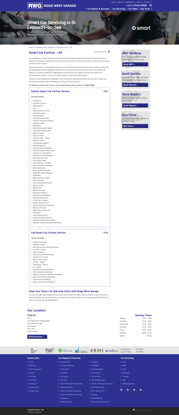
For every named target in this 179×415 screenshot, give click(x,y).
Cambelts (95, 362)
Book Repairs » (130, 105)
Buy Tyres (145, 9)
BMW (124, 365)
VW (124, 380)
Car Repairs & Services (98, 9)
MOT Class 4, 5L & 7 (98, 391)
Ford (124, 369)
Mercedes (126, 373)
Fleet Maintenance (98, 387)
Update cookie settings (35, 412)
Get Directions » (36, 337)
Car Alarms (95, 365)
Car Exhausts (96, 373)
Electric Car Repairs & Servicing (102, 384)
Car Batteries (64, 369)
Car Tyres (63, 380)
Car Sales (133, 9)
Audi (124, 362)
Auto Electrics (65, 362)
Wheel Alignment (97, 398)
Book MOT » (129, 64)
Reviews (139, 2)
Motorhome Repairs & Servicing (71, 394)
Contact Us (147, 2)
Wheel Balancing (66, 402)
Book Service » (130, 85)
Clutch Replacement (98, 380)
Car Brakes (64, 373)
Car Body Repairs (97, 369)
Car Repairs (64, 376)
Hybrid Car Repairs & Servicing (70, 391)
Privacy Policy (34, 387)
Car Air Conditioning (67, 365)
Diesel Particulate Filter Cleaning (71, 384)
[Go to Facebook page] (151, 5)
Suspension (64, 398)
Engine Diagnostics (66, 387)
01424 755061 (136, 5)
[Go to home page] (51, 6)
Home (114, 2)
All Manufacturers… (129, 384)
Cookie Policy (34, 391)
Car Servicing (118, 9)
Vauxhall (125, 376)
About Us (120, 2)
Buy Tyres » (128, 126)
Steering (94, 394)
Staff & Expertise (130, 2)
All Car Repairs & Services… (101, 402)
